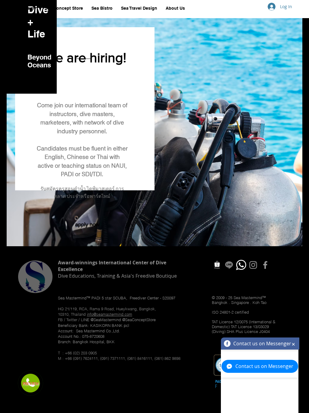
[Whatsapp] (241, 265)
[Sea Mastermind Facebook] (265, 265)
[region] (154, 132)
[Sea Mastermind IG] (253, 265)
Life (36, 34)
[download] (217, 265)
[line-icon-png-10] (229, 265)
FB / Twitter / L (70, 319)
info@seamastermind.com (109, 314)
